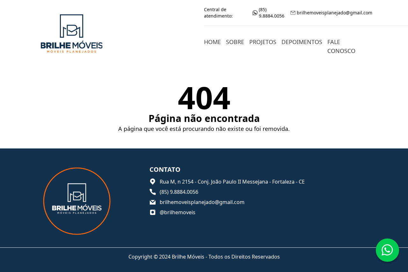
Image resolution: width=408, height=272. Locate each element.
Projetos (262, 42)
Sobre (235, 42)
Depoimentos (301, 42)
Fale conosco (341, 46)
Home (212, 42)
